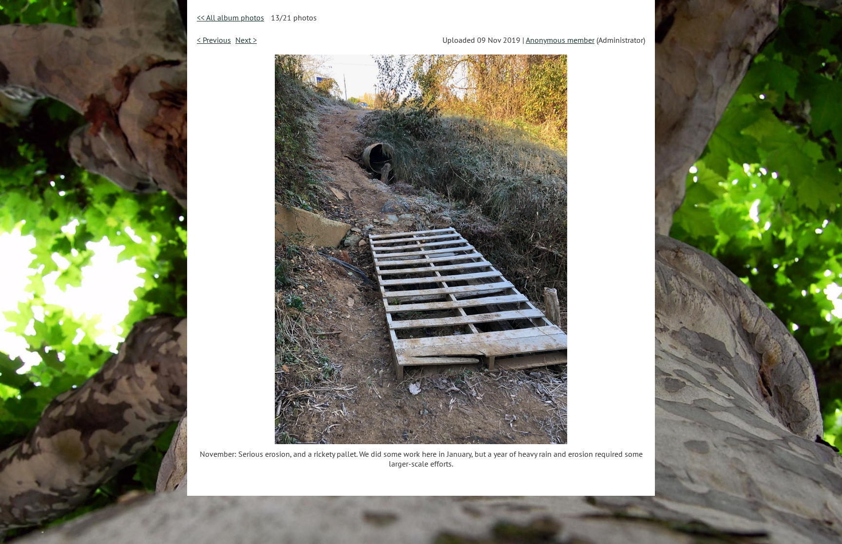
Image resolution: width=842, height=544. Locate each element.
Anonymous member (560, 40)
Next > (246, 40)
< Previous (214, 40)
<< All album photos (230, 17)
